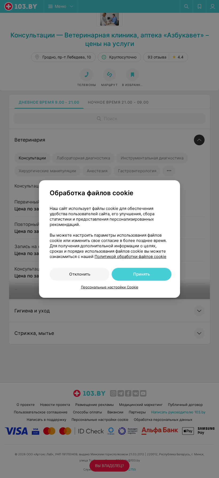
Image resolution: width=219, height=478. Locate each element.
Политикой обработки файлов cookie (130, 256)
